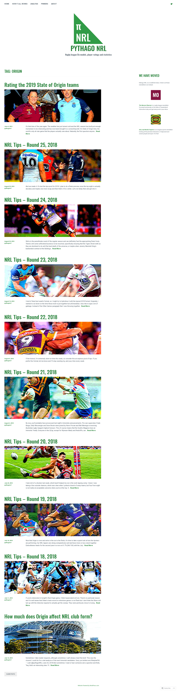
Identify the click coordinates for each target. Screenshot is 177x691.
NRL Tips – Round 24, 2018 (30, 199)
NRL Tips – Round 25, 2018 (30, 144)
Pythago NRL (89, 48)
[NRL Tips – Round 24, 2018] (52, 236)
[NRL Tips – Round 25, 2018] (52, 181)
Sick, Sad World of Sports (146, 129)
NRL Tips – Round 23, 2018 (30, 259)
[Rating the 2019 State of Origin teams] (52, 121)
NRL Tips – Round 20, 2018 (30, 441)
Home (6, 4)
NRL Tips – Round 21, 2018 (30, 372)
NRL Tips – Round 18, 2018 (30, 556)
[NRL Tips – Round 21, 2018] (52, 418)
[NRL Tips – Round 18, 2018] (52, 593)
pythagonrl (7, 128)
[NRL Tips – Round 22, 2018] (52, 354)
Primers (44, 4)
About (54, 4)
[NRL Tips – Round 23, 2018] (52, 296)
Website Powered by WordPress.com (88, 685)
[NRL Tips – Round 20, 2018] (52, 478)
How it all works (19, 4)
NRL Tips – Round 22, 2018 (30, 317)
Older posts (10, 674)
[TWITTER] (172, 3)
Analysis (34, 4)
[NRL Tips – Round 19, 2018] (52, 536)
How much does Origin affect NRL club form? (48, 616)
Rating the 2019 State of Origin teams (41, 84)
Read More (56, 249)
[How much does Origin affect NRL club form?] (52, 653)
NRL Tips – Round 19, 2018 (30, 498)
